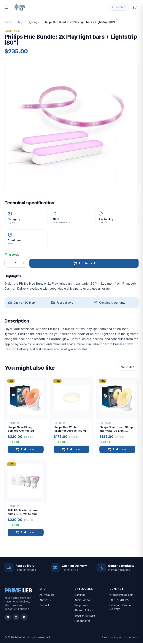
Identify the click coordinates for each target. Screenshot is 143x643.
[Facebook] (7, 617)
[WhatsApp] (24, 617)
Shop (20, 22)
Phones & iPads (84, 610)
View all (126, 367)
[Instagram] (16, 617)
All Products (46, 594)
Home (8, 22)
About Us (45, 600)
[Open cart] (134, 7)
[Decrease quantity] (8, 263)
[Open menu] (6, 7)
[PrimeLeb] (19, 7)
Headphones (82, 620)
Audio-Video (82, 600)
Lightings (33, 22)
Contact (44, 605)
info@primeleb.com (121, 594)
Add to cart (86, 263)
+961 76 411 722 (119, 600)
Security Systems (85, 615)
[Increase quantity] (23, 263)
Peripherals (81, 605)
